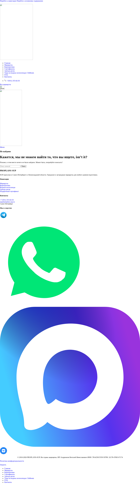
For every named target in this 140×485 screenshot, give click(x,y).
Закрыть (3, 465)
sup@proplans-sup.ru (7, 202)
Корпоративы (5, 185)
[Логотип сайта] (16, 59)
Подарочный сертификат (9, 191)
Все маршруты (5, 84)
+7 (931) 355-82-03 (7, 200)
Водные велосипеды (7, 187)
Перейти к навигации (8, 1)
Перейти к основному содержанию (30, 1)
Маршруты (4, 183)
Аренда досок (5, 189)
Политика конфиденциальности (12, 461)
